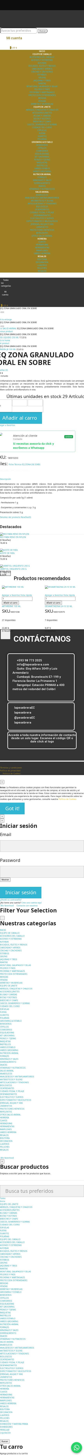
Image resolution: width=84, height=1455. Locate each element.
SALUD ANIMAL (7, 1342)
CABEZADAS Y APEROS (42, 68)
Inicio (2, 1201)
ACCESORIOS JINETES (42, 112)
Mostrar (5, 879)
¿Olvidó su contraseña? (10, 899)
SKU (6, 611)
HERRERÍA (4, 1388)
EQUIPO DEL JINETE (9, 1204)
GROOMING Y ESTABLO (10, 1292)
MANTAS (42, 83)
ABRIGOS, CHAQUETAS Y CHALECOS (42, 109)
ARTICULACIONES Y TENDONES (42, 203)
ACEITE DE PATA (7, 553)
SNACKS (42, 186)
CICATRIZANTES (42, 209)
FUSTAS (42, 133)
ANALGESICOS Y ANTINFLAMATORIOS (42, 197)
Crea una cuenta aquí (31, 902)
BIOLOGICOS (42, 206)
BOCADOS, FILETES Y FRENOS (42, 65)
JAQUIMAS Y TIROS (42, 80)
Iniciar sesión (20, 892)
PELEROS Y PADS (42, 89)
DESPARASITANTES (42, 215)
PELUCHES (42, 268)
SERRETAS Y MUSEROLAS (42, 104)
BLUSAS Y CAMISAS (42, 115)
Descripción (5, 479)
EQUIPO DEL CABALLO (10, 1239)
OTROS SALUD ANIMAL (42, 235)
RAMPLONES (42, 250)
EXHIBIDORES (6, 1426)
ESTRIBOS (42, 74)
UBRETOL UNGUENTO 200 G (13, 569)
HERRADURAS (42, 244)
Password (10, 860)
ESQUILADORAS (42, 153)
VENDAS (42, 101)
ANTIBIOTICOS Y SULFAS (42, 200)
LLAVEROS (42, 265)
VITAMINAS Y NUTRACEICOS (42, 189)
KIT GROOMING (42, 156)
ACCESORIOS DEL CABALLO (42, 57)
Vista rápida (26, 595)
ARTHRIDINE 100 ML (11, 606)
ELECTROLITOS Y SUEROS (42, 218)
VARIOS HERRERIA (42, 253)
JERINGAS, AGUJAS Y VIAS (42, 224)
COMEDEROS (42, 150)
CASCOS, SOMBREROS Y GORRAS (42, 124)
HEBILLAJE (5, 1429)
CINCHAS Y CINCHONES (42, 71)
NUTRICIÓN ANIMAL (9, 1324)
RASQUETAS (42, 162)
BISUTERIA (42, 259)
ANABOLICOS (42, 194)
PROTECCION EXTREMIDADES (42, 95)
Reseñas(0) (26, 517)
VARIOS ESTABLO (42, 168)
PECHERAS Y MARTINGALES (42, 92)
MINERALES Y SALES (42, 180)
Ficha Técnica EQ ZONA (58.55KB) (24, 464)
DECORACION (42, 262)
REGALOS (42, 271)
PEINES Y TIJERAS (42, 159)
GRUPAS (42, 77)
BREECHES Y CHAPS (42, 121)
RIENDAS (42, 98)
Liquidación (5, 1432)
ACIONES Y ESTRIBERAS (42, 60)
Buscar (42, 31)
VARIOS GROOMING (42, 171)
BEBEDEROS (42, 145)
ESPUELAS (42, 130)
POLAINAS (42, 139)
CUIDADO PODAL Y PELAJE (42, 212)
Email (5, 834)
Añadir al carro (10, 602)
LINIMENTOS (42, 227)
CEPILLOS (42, 148)
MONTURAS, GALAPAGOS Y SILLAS (42, 86)
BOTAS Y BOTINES (42, 118)
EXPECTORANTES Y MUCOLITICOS (42, 221)
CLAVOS (42, 241)
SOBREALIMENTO (42, 183)
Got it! (12, 808)
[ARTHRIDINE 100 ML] (22, 587)
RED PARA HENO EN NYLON (13, 537)
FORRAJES (42, 177)
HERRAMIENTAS (42, 247)
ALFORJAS (42, 63)
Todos (2, 1198)
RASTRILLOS (42, 165)
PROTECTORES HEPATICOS (42, 230)
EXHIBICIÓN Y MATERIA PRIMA (14, 1424)
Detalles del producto (10, 517)
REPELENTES (42, 233)
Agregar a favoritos (11, 595)
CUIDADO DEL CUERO (42, 127)
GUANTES (42, 136)
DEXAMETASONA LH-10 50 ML (58, 606)
